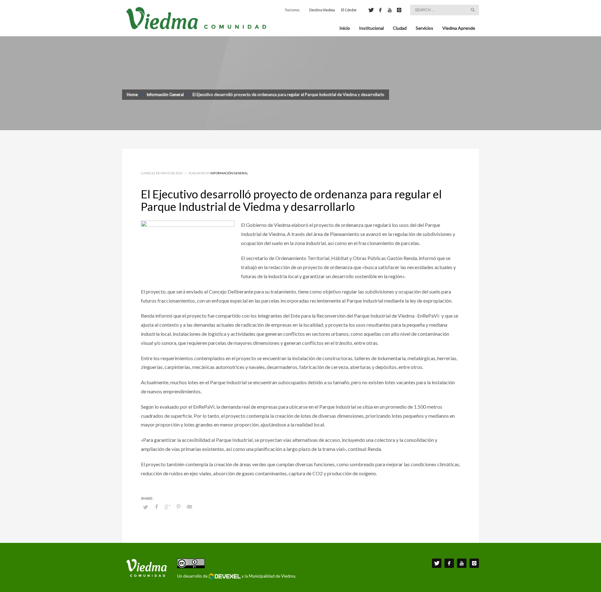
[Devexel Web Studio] (224, 576)
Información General (229, 173)
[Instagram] (399, 10)
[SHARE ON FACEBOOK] (156, 506)
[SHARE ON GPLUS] (167, 506)
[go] (473, 10)
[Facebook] (380, 10)
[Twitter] (371, 10)
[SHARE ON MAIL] (189, 506)
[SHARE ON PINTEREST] (178, 506)
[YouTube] (389, 10)
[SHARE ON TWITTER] (145, 507)
